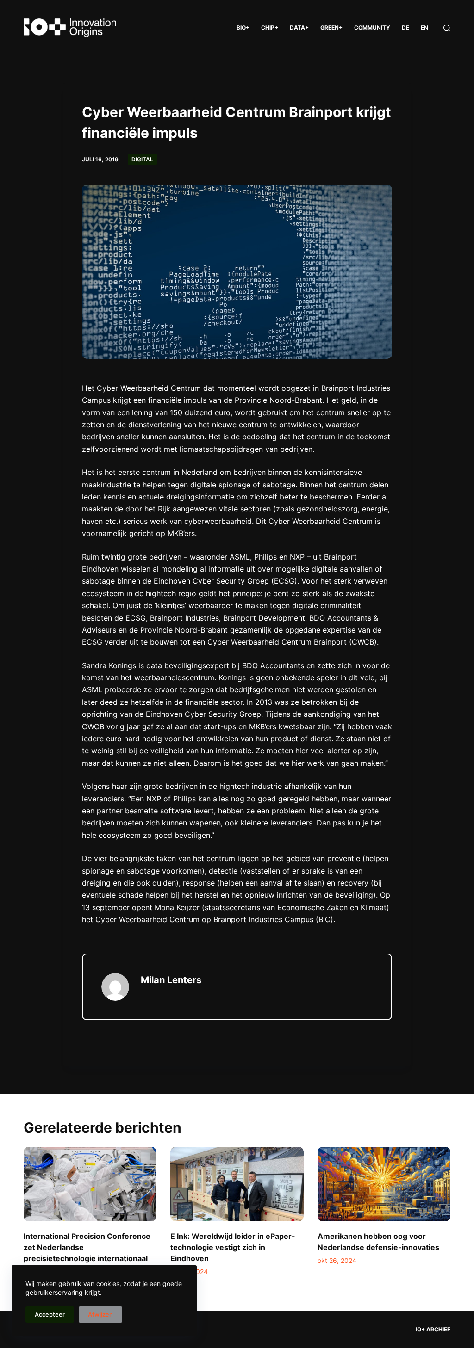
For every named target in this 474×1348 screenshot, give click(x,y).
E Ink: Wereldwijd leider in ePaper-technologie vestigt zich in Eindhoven (232, 1247)
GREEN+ (331, 27)
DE (405, 27)
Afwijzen (100, 1314)
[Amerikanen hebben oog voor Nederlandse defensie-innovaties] (384, 1184)
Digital (142, 159)
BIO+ (243, 27)
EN (424, 27)
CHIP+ (269, 27)
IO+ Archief (433, 1329)
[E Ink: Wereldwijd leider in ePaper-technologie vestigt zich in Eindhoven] (236, 1184)
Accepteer (50, 1314)
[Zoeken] (446, 28)
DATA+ (299, 27)
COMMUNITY (372, 27)
